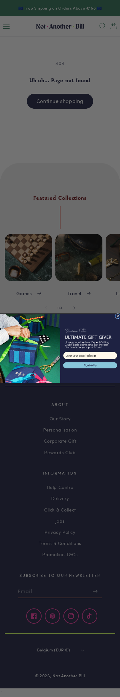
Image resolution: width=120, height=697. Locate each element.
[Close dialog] (117, 316)
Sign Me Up (90, 365)
